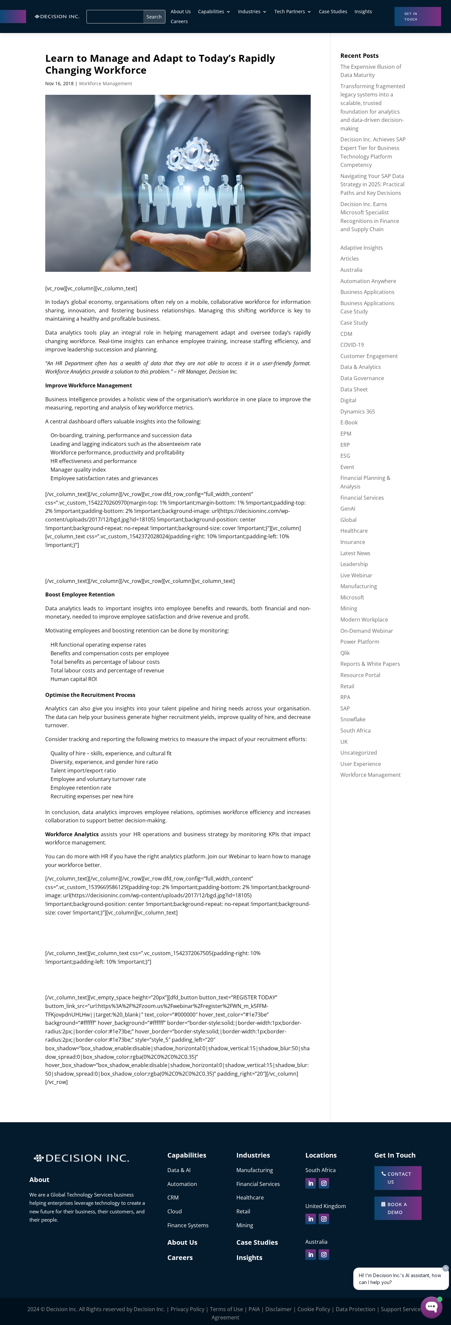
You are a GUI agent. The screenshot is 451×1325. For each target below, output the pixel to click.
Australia (351, 269)
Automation (182, 1184)
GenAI (347, 508)
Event (347, 467)
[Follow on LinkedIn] (310, 1183)
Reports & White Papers (370, 663)
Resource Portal (360, 675)
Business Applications (367, 292)
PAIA (254, 1309)
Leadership (354, 564)
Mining (348, 608)
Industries (249, 12)
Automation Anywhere (368, 281)
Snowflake (352, 719)
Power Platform (359, 641)
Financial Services (362, 497)
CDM (346, 334)
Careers (179, 21)
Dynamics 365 (357, 411)
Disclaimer (278, 1309)
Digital (348, 400)
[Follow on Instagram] (324, 1183)
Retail (347, 686)
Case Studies (333, 12)
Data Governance (362, 378)
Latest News (355, 553)
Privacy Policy (187, 1309)
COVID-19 (352, 344)
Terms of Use (226, 1309)
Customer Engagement (369, 356)
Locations (321, 1155)
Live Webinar (356, 575)
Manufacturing (358, 586)
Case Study (354, 322)
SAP (345, 708)
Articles (349, 258)
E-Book (349, 422)
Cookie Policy (313, 1309)
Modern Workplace (364, 619)
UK (344, 741)
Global (348, 519)
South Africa (355, 730)
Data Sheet (354, 389)
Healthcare (354, 530)
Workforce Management (105, 83)
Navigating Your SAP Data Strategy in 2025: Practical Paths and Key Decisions (372, 184)
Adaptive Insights (361, 247)
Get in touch (410, 16)
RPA (345, 697)
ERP (345, 444)
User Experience (360, 764)
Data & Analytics (360, 367)
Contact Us (399, 1178)
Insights (363, 12)
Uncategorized (358, 752)
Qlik (345, 653)
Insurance (352, 542)
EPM (345, 433)
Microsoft (352, 597)
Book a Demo (397, 1208)
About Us (181, 12)
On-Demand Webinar (366, 630)
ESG (345, 455)
